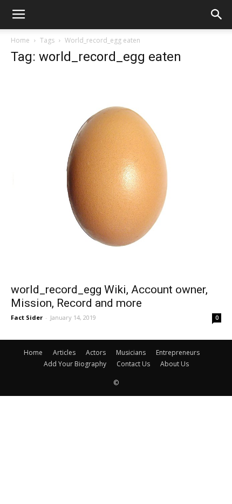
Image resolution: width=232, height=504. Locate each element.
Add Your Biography (75, 363)
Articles (64, 352)
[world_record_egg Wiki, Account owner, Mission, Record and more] (116, 176)
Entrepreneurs (178, 352)
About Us (174, 363)
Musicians (131, 352)
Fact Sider (27, 317)
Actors (96, 352)
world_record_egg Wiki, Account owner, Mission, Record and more (109, 296)
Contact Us (133, 363)
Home (20, 40)
